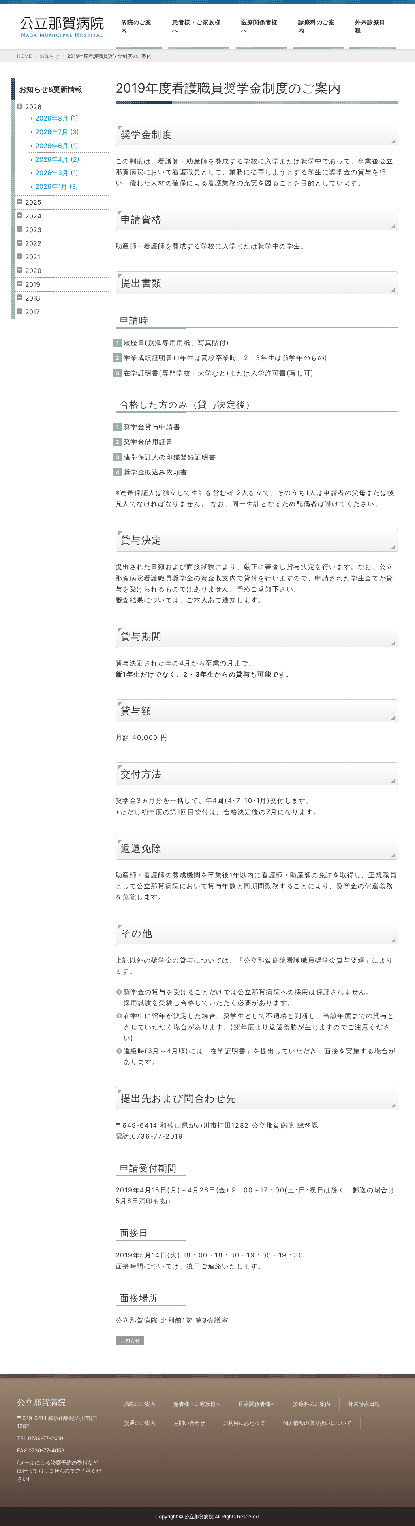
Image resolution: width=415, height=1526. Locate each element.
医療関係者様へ (259, 26)
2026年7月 (57, 132)
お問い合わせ (189, 1423)
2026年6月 (56, 146)
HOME (24, 56)
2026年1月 (56, 186)
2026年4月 (57, 159)
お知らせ (49, 56)
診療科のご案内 (316, 26)
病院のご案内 (136, 26)
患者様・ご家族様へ (196, 26)
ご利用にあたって (244, 1423)
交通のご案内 (140, 1423)
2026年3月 (56, 173)
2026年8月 (56, 118)
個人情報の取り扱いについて (317, 1423)
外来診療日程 (370, 26)
